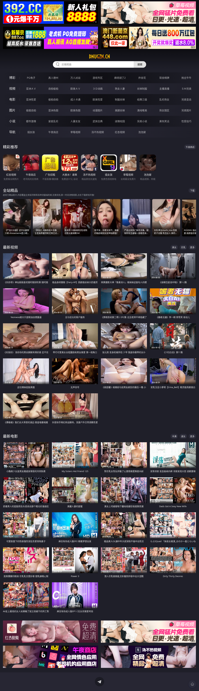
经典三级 (142, 99)
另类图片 (186, 110)
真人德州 (53, 78)
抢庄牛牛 (186, 78)
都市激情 (31, 121)
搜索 (139, 64)
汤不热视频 (97, 132)
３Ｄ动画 (98, 88)
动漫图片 (98, 110)
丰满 (174, 436)
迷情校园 (120, 121)
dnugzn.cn (99, 56)
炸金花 (142, 78)
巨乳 (183, 247)
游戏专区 (98, 78)
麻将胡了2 (120, 78)
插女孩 (31, 132)
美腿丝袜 (120, 110)
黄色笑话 (164, 121)
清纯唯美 (142, 110)
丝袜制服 (142, 88)
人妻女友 (75, 121)
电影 (12, 99)
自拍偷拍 (53, 88)
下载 (192, 190)
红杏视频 (120, 132)
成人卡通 (75, 99)
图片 (12, 110)
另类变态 (186, 99)
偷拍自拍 (53, 99)
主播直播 (164, 88)
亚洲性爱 (31, 99)
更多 (192, 247)
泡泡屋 (142, 132)
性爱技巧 (186, 121)
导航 (12, 132)
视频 (12, 88)
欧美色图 (75, 110)
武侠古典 (98, 121)
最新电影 (10, 436)
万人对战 (75, 78)
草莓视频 (75, 132)
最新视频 (10, 247)
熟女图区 (164, 110)
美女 (174, 247)
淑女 (183, 436)
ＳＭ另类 (186, 88)
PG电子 (31, 78)
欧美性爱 (98, 99)
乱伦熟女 (164, 99)
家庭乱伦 (53, 121)
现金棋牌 (164, 78)
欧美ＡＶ (75, 88)
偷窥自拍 (31, 110)
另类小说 (142, 121)
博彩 (12, 78)
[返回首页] (192, 684)
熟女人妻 (120, 88)
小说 (12, 121)
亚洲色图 (53, 110)
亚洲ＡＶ (31, 88)
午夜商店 (53, 132)
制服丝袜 (120, 99)
